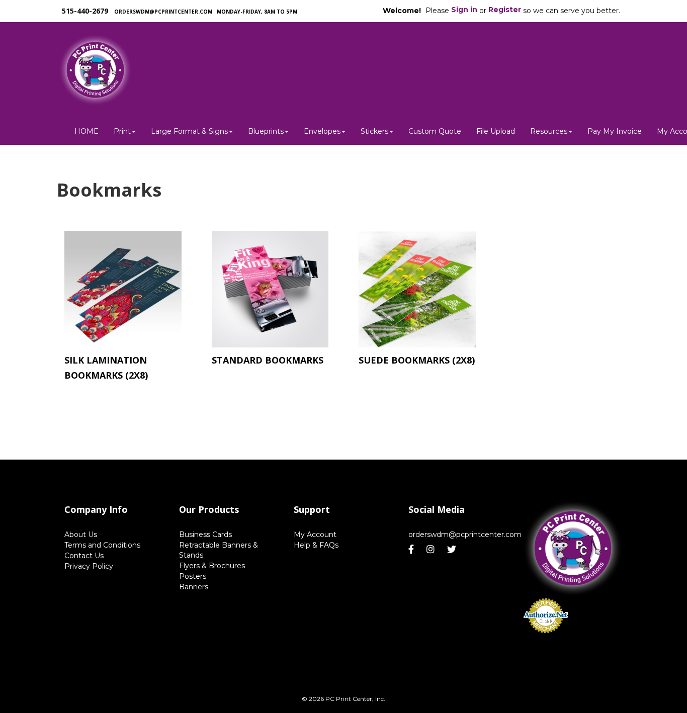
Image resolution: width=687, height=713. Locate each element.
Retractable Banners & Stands (218, 550)
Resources (548, 131)
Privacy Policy (88, 566)
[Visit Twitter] (453, 550)
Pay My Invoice (614, 131)
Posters (192, 576)
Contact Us (84, 555)
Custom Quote (434, 131)
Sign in (464, 9)
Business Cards (205, 534)
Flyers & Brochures (212, 565)
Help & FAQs (316, 545)
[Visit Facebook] (412, 550)
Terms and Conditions (102, 545)
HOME (86, 131)
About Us (80, 534)
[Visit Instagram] (431, 550)
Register (504, 9)
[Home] (573, 549)
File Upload (495, 131)
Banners (193, 586)
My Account (315, 534)
